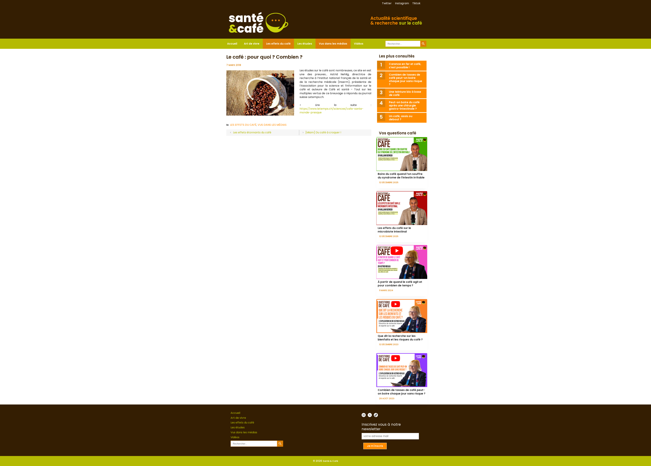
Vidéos (358, 43)
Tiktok (416, 3)
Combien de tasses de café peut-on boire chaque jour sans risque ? (405, 79)
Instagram (402, 3)
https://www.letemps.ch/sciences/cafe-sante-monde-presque (331, 110)
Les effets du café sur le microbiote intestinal (394, 230)
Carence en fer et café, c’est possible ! (405, 65)
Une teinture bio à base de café (405, 93)
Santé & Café (330, 461)
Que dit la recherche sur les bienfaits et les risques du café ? (400, 337)
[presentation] (401, 154)
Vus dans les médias (333, 43)
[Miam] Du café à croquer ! (323, 132)
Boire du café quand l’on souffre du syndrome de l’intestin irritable (401, 175)
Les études (304, 43)
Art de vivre (251, 43)
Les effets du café (278, 43)
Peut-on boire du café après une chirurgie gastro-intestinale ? (404, 105)
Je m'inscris (375, 446)
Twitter (387, 3)
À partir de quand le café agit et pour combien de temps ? (400, 283)
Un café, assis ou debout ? (400, 117)
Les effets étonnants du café (252, 132)
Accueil (232, 43)
